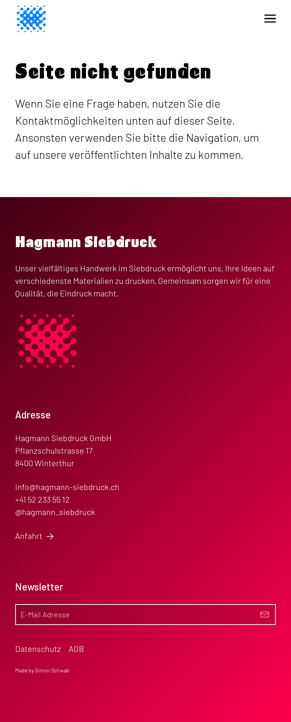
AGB (76, 648)
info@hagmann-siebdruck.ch (67, 487)
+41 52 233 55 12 (42, 499)
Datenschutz (38, 648)
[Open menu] (270, 18)
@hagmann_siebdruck (55, 512)
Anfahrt (29, 535)
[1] (264, 614)
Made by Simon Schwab (42, 670)
